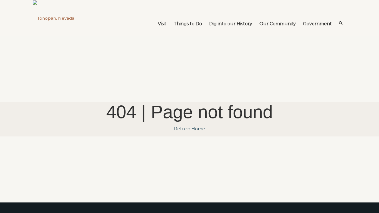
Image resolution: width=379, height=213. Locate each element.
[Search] (340, 18)
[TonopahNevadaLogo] (53, 18)
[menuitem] (162, 18)
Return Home (189, 128)
